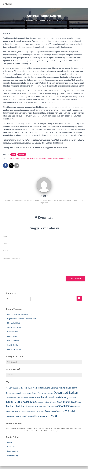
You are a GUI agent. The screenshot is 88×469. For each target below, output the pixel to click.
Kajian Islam (70, 397)
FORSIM (36, 397)
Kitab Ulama (76, 402)
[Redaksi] (44, 184)
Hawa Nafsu (24, 158)
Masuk (9, 442)
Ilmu (13, 154)
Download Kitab (10, 397)
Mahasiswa (31, 406)
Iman (56, 397)
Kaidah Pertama (13, 341)
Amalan (20, 388)
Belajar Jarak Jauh (13, 393)
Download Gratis (48, 393)
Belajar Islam (70, 388)
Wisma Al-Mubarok (34, 416)
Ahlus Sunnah (12, 388)
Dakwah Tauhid (37, 393)
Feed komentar (12, 451)
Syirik (42, 411)
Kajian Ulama (50, 402)
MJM (36, 406)
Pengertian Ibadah (14, 349)
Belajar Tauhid (26, 393)
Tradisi (69, 158)
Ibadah (44, 397)
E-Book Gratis (19, 397)
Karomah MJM (12, 332)
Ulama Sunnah (56, 411)
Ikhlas (50, 397)
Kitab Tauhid (63, 402)
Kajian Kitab (29, 401)
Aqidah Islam (31, 387)
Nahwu (50, 406)
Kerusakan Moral (45, 158)
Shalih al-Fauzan (20, 411)
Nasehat (21, 154)
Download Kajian (65, 392)
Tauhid (47, 411)
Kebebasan (34, 158)
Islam (62, 397)
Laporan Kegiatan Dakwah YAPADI (20, 314)
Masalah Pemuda (59, 158)
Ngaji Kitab (76, 406)
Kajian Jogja (14, 401)
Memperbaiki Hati (13, 323)
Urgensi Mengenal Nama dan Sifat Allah (21, 319)
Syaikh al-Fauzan (35, 411)
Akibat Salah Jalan (14, 327)
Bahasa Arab (57, 387)
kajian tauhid (39, 402)
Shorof (28, 411)
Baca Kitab (44, 388)
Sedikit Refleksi (12, 345)
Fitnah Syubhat (13, 158)
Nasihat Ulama (63, 406)
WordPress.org (12, 455)
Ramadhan (10, 411)
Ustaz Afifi (19, 416)
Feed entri (11, 447)
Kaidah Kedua (12, 336)
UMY (65, 410)
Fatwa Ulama (28, 397)
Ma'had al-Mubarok (16, 406)
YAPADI (51, 416)
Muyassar (43, 406)
